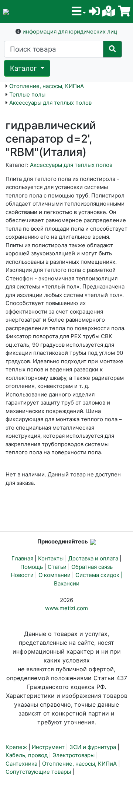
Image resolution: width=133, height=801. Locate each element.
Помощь (31, 566)
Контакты (51, 558)
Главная (22, 558)
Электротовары (73, 755)
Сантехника (21, 763)
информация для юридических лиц (70, 31)
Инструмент (48, 747)
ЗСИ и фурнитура (92, 747)
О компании (54, 574)
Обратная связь (92, 566)
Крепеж (16, 747)
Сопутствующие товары (38, 771)
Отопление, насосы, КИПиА (46, 86)
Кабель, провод (27, 755)
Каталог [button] (24, 68)
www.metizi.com (66, 608)
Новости (22, 574)
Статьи (57, 566)
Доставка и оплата (93, 558)
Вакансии (66, 583)
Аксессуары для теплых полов (50, 102)
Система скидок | (99, 574)
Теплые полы (27, 94)
